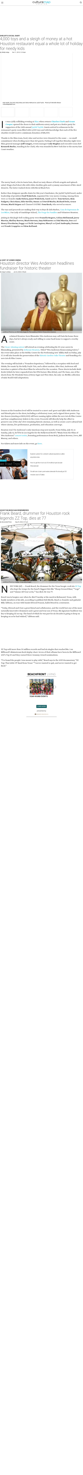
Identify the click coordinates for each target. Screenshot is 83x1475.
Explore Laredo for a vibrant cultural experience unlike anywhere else (47, 455)
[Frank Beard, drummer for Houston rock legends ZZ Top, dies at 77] (41, 553)
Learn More (41, 706)
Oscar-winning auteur (14, 347)
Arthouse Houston (32, 350)
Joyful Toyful (37, 127)
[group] (7, 112)
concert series (21, 435)
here (40, 443)
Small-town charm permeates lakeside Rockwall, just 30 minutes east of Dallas (48, 473)
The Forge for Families (47, 212)
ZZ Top (78, 586)
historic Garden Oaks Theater (52, 355)
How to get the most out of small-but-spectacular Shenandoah (46, 464)
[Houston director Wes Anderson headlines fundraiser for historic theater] (41, 303)
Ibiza (37, 121)
